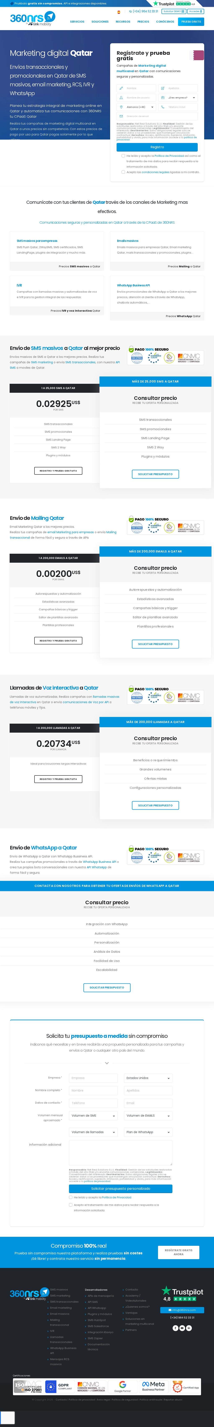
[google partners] (122, 1386)
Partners (131, 1330)
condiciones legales (156, 172)
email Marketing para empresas (71, 532)
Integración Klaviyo (100, 1332)
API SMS (93, 1302)
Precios (143, 22)
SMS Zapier (95, 1338)
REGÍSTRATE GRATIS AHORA (178, 1252)
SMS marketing (42, 362)
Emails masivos (127, 241)
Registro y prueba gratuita (58, 470)
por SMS (58, 410)
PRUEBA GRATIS (191, 22)
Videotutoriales (135, 1300)
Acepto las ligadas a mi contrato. (163, 172)
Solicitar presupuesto (155, 474)
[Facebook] (175, 1328)
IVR (19, 285)
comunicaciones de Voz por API (86, 702)
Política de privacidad (82, 1399)
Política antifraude (151, 1399)
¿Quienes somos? (137, 1306)
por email (58, 579)
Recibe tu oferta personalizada (155, 403)
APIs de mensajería (101, 1296)
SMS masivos (59, 1289)
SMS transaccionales (80, 362)
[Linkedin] (189, 1328)
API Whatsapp (97, 1308)
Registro (157, 147)
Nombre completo (47, 1090)
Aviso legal (103, 1399)
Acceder (194, 11)
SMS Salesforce (98, 1326)
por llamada (58, 749)
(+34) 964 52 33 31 (145, 11)
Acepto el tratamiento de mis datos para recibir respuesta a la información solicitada (116, 1207)
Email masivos (59, 1314)
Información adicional (45, 1145)
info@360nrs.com (183, 1310)
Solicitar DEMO (172, 11)
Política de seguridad (125, 1399)
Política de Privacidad (170, 156)
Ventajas (131, 1313)
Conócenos (165, 22)
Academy (132, 1295)
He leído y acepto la (102, 1197)
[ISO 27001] (29, 1386)
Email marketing (61, 1308)
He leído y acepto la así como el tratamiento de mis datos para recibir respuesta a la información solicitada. (164, 161)
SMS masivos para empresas (37, 241)
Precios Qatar (75, 310)
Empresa (54, 1077)
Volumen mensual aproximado (50, 1117)
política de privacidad (97, 1181)
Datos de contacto (47, 1102)
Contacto (131, 1289)
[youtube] (182, 1328)
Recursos (123, 22)
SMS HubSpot (97, 1320)
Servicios (77, 22)
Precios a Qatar (79, 266)
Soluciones (100, 22)
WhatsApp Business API (133, 285)
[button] (119, 11)
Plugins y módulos (100, 1314)
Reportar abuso (173, 1399)
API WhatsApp (97, 867)
